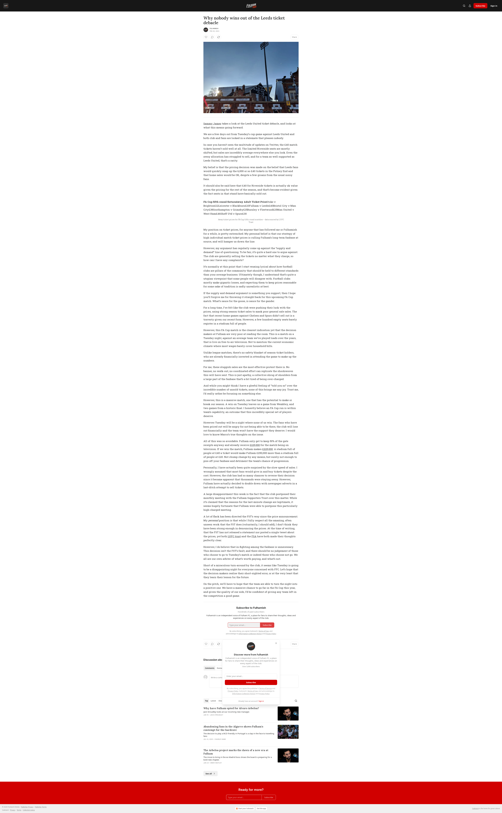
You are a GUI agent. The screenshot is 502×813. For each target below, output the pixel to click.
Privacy (12, 810)
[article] (251, 713)
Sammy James (212, 123)
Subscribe (480, 5)
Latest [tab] (213, 701)
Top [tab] (206, 701)
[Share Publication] (469, 5)
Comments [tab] (209, 668)
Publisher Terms (41, 807)
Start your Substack (245, 808)
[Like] (206, 37)
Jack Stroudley (216, 715)
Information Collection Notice (243, 693)
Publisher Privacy (27, 807)
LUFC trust (234, 536)
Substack (475, 808)
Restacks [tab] (220, 668)
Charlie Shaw (220, 739)
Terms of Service (265, 688)
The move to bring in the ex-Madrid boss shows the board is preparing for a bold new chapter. (237, 758)
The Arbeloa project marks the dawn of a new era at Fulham (235, 752)
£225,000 (267, 449)
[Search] (464, 5)
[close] (276, 643)
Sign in (493, 5)
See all (209, 773)
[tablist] (214, 668)
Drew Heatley (216, 763)
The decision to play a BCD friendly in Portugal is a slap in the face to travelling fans (238, 734)
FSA (254, 536)
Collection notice (29, 810)
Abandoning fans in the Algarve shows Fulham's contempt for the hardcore (233, 728)
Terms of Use (253, 691)
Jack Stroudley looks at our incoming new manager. (226, 711)
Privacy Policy (233, 691)
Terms (19, 810)
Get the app (261, 808)
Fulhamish (214, 28)
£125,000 (255, 445)
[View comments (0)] (212, 37)
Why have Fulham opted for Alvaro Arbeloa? (231, 708)
